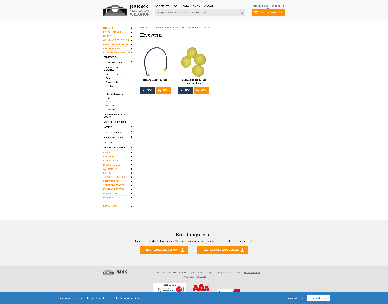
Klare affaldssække (114, 94)
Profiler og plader (116, 44)
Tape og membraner (114, 148)
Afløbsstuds (111, 57)
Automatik (110, 169)
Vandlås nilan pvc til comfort (115, 115)
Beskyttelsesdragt (114, 74)
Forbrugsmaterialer (117, 52)
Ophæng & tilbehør (116, 40)
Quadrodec (110, 193)
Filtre (107, 173)
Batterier (109, 142)
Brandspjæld (112, 165)
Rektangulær (112, 32)
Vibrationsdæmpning (115, 122)
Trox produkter (114, 177)
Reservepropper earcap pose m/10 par (193, 82)
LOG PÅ (185, 6)
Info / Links (110, 206)
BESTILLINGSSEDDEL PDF (162, 250)
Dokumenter (162, 6)
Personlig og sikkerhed (111, 68)
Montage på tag (113, 189)
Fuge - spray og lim (114, 137)
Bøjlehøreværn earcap (155, 80)
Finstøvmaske (112, 82)
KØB (164, 90)
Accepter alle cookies (319, 298)
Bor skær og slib (112, 132)
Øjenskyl (110, 106)
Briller (108, 78)
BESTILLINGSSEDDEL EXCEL (221, 250)
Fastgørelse (111, 48)
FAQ (175, 6)
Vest (108, 102)
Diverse (108, 197)
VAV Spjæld (110, 156)
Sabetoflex (111, 181)
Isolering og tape (113, 62)
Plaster (109, 98)
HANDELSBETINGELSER (194, 277)
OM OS (196, 6)
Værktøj (108, 127)
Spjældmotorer (113, 185)
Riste (106, 152)
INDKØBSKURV (271, 12)
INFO (149, 90)
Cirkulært (110, 28)
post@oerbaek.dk (251, 273)
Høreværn (110, 110)
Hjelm (108, 90)
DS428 (107, 36)
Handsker (110, 86)
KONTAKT (208, 6)
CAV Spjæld (110, 161)
